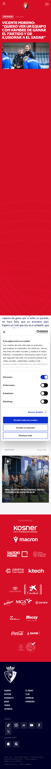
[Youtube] (31, 725)
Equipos (7, 691)
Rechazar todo (25, 435)
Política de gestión (31, 759)
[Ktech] (36, 570)
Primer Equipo (8, 17)
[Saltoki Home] (17, 554)
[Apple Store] (8, 744)
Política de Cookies (36, 757)
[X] (8, 732)
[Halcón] (15, 618)
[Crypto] (14, 570)
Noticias (7, 694)
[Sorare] (41, 602)
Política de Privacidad (21, 757)
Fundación (30, 702)
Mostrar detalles (35, 412)
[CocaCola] (17, 633)
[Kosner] (25, 529)
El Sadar (29, 691)
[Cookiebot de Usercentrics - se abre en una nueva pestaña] (36, 332)
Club (27, 694)
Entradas (8, 709)
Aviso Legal (8, 757)
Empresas (30, 698)
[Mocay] (31, 618)
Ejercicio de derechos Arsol (13, 759)
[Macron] (25, 539)
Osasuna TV (8, 698)
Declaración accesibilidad (12, 761)
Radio (6, 702)
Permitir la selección (25, 428)
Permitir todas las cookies (25, 420)
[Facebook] (39, 725)
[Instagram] (16, 725)
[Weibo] (24, 725)
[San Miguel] (8, 602)
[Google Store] (16, 744)
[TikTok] (8, 725)
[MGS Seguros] (24, 603)
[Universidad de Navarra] (39, 554)
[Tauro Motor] (15, 589)
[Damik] (33, 633)
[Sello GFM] (25, 647)
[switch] (44, 385)
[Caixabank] (33, 589)
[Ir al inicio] (25, 675)
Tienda (7, 705)
